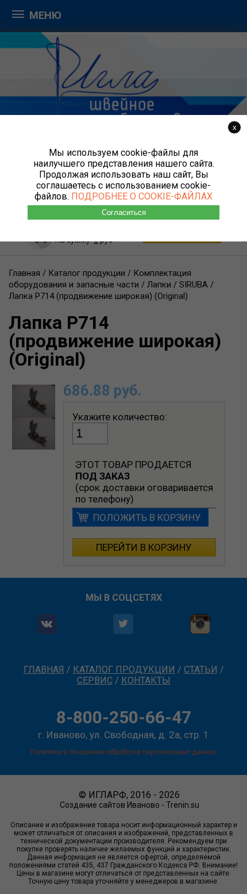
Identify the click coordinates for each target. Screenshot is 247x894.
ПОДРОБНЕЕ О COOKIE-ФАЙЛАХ (142, 196)
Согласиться (124, 212)
